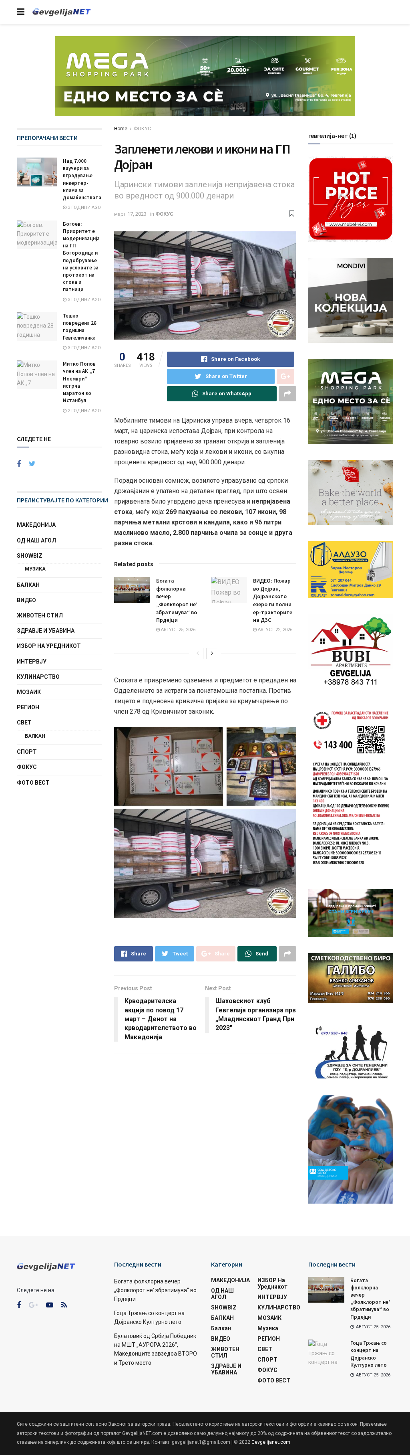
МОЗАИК (29, 692)
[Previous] (198, 653)
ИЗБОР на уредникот (49, 646)
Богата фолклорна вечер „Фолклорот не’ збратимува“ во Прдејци (176, 600)
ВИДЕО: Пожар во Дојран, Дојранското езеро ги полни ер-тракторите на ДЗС (272, 600)
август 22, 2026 (274, 629)
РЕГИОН (28, 707)
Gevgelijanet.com (270, 1442)
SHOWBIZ (29, 555)
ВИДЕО (26, 600)
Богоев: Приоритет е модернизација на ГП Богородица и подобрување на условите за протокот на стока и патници (81, 257)
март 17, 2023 (130, 214)
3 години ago (83, 207)
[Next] (212, 653)
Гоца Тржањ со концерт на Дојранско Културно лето (368, 1354)
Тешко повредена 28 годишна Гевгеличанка (79, 326)
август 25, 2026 (177, 629)
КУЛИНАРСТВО (38, 677)
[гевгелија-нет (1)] (351, 198)
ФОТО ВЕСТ (33, 782)
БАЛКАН (28, 585)
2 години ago (83, 410)
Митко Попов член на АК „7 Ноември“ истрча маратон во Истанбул (79, 382)
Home (120, 129)
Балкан (35, 736)
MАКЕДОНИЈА (36, 525)
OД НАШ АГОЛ (36, 540)
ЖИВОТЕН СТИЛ (40, 615)
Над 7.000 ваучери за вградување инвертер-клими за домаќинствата (82, 179)
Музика (35, 569)
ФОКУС (142, 129)
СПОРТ (27, 752)
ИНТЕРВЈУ (31, 661)
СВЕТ (24, 722)
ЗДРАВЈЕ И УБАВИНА (45, 630)
